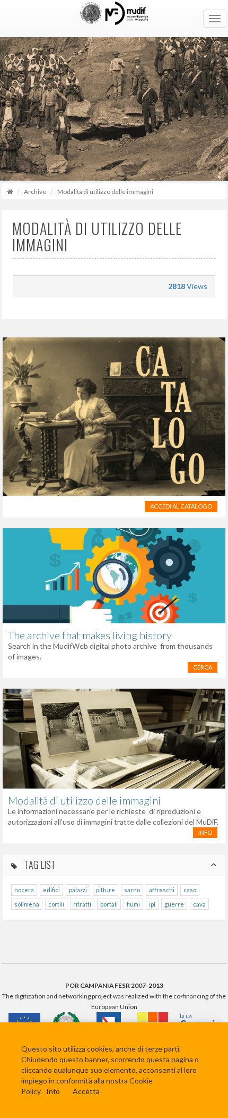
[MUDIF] (114, 18)
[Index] (10, 192)
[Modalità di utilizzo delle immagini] (114, 738)
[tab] (114, 865)
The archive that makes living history (90, 635)
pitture (105, 889)
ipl (152, 904)
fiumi (133, 904)
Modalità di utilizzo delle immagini (84, 800)
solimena (26, 904)
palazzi (78, 889)
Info (53, 1091)
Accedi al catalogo (181, 506)
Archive (35, 192)
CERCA (202, 667)
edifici (51, 889)
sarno (132, 889)
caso (189, 889)
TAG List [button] (39, 865)
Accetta (86, 1091)
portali (109, 904)
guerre (174, 904)
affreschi (161, 889)
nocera (24, 889)
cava (199, 904)
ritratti (82, 904)
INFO (205, 832)
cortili (56, 904)
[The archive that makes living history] (114, 575)
